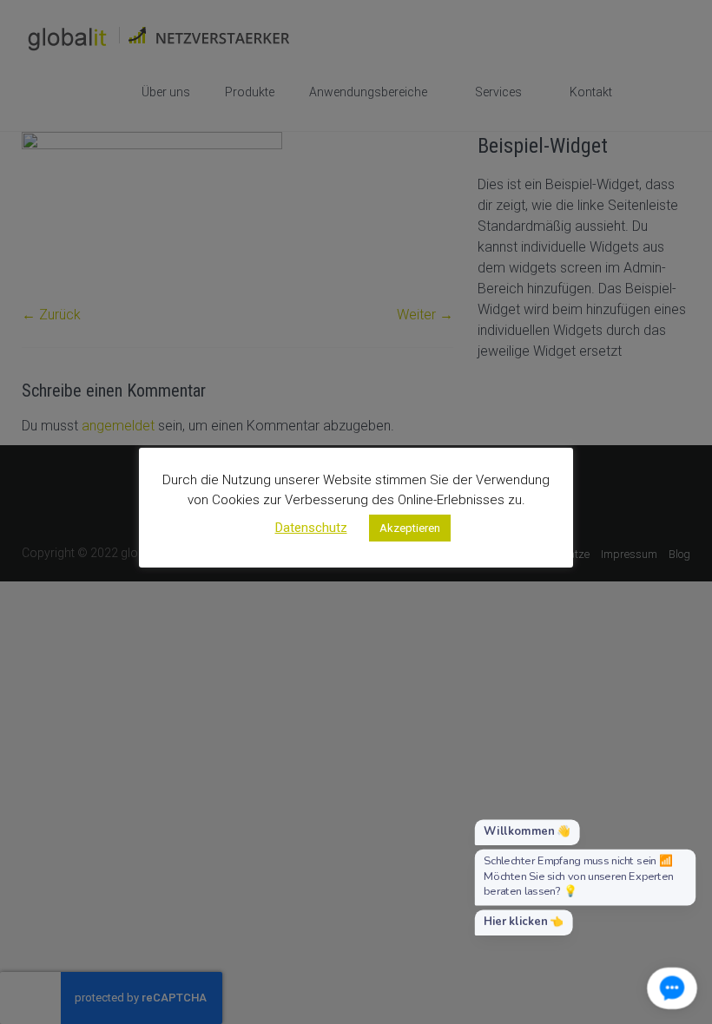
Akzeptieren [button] (409, 528)
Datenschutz (311, 527)
